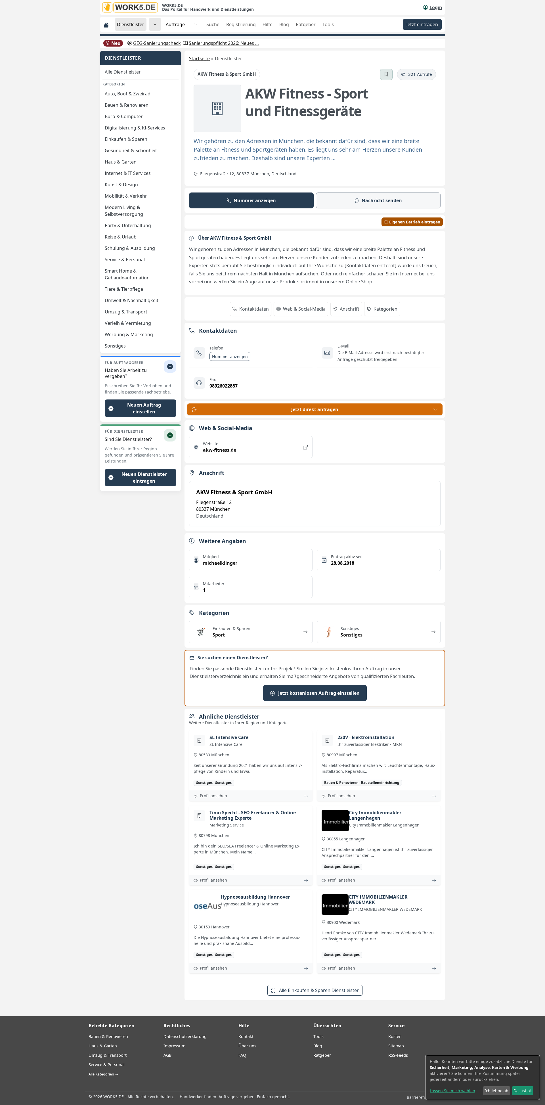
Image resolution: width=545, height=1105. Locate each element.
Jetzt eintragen (422, 24)
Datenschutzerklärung (185, 1036)
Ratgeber (306, 24)
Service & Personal (107, 1064)
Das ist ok (522, 1090)
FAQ (242, 1055)
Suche (212, 24)
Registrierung (241, 24)
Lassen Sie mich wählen (452, 1090)
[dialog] (482, 1077)
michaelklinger (220, 563)
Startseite (199, 58)
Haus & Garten (103, 1046)
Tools (328, 24)
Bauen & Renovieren (108, 1036)
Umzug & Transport (108, 1055)
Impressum (174, 1046)
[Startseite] (132, 7)
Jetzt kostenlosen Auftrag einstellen (318, 693)
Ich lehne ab (496, 1090)
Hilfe (267, 24)
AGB (167, 1055)
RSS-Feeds (398, 1055)
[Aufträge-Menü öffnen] (195, 24)
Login (435, 7)
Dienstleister (130, 24)
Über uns (247, 1046)
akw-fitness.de (219, 450)
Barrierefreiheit (422, 1097)
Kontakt (245, 1036)
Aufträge (175, 24)
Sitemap (396, 1046)
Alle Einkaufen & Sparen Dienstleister (318, 990)
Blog (284, 24)
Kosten (395, 1036)
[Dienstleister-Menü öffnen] (155, 24)
